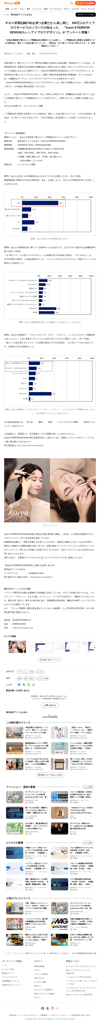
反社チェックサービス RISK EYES (79, 995)
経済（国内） (30, 678)
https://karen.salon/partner (41, 577)
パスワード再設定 (41, 974)
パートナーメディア (9, 977)
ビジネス (75, 9)
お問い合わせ (50, 705)
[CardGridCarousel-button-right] (94, 647)
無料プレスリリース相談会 (44, 994)
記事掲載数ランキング (10, 981)
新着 (7, 9)
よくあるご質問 (40, 982)
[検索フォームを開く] (71, 3)
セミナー (37, 998)
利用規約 (44, 1015)
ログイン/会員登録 (87, 3)
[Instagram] (52, 1008)
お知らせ (37, 986)
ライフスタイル (55, 9)
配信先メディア (8, 973)
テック (83, 9)
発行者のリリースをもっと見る (50, 775)
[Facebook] (19, 684)
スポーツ (66, 9)
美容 (19, 678)
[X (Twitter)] (24, 684)
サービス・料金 (8, 969)
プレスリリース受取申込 (43, 990)
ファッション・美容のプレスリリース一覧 (29, 953)
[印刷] (33, 684)
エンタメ (14, 9)
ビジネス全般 (43, 678)
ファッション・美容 (40, 9)
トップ (6, 953)
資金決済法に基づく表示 (80, 1015)
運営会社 (13, 1015)
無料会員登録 (39, 966)
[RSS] (57, 1008)
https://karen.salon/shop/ (32, 445)
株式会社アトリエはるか (13, 54)
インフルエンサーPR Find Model (78, 977)
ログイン (37, 970)
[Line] (29, 684)
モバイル (91, 9)
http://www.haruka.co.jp (23, 628)
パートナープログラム (28, 1015)
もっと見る (88, 787)
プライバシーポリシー (59, 1015)
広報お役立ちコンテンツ (11, 985)
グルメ (22, 9)
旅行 (28, 9)
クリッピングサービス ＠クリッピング (80, 966)
